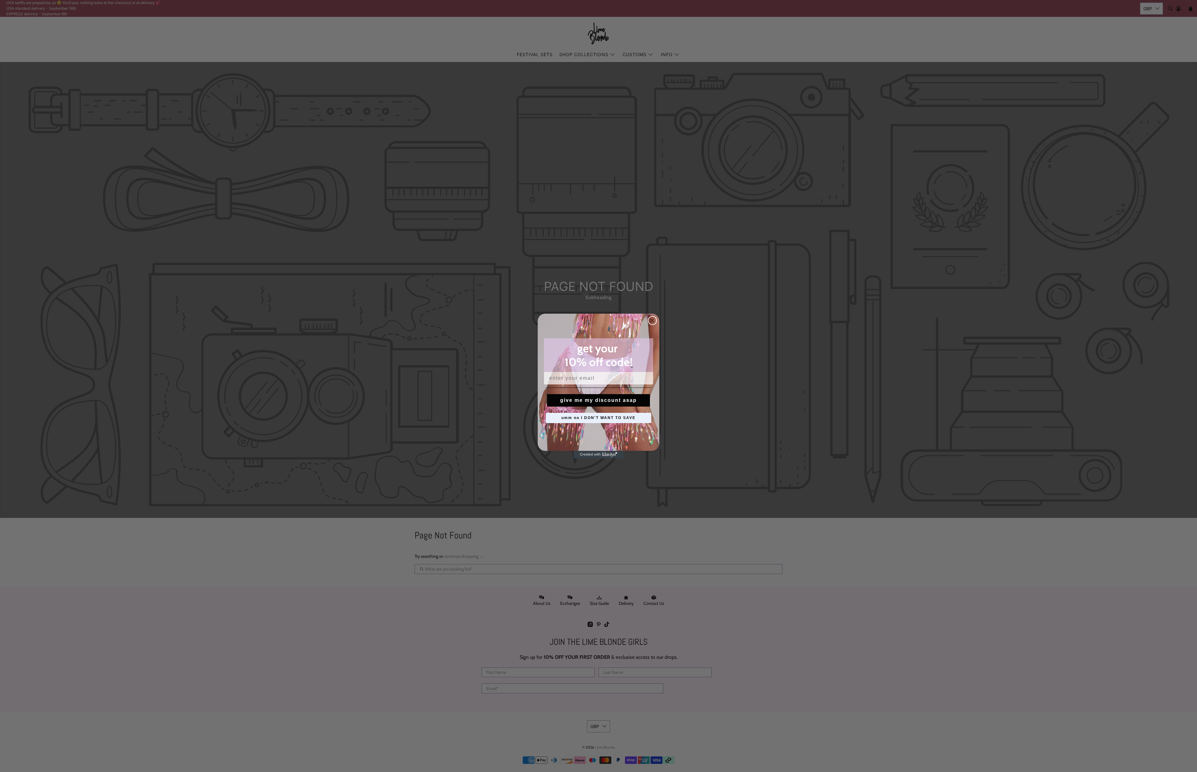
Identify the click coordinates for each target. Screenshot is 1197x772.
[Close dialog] (652, 320)
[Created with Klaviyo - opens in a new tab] (598, 454)
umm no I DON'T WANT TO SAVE (598, 418)
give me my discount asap (598, 400)
